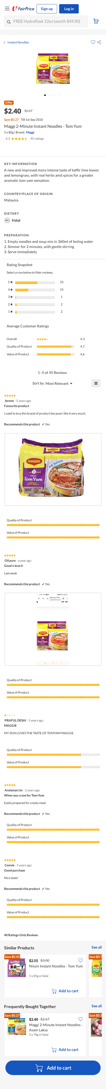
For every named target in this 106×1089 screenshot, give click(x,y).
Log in (69, 8)
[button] (99, 42)
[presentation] (53, 469)
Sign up (47, 8)
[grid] (53, 976)
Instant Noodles (18, 42)
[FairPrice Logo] (23, 9)
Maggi (30, 132)
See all (97, 947)
